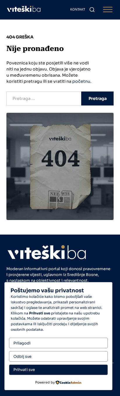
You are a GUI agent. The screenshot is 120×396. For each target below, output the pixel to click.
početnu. (81, 81)
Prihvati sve (24, 369)
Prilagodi (22, 343)
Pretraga (98, 98)
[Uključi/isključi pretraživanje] (92, 10)
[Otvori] (107, 10)
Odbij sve (22, 356)
